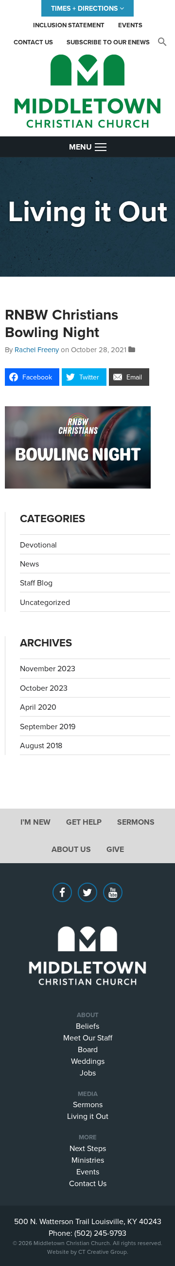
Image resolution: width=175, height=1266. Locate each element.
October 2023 (44, 687)
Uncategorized (45, 602)
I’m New (35, 822)
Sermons (136, 822)
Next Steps (88, 1148)
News (29, 563)
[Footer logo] (87, 941)
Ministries (87, 1159)
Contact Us (33, 42)
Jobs (88, 1072)
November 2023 (47, 668)
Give (115, 849)
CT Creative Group (102, 1251)
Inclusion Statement (69, 25)
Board (88, 1049)
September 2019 (47, 726)
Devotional (38, 544)
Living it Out (87, 1116)
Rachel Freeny (37, 349)
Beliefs (87, 1025)
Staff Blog (36, 582)
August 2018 (41, 745)
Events (130, 25)
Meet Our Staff (87, 1037)
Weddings (88, 1061)
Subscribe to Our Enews (108, 42)
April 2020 (38, 706)
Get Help (84, 822)
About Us (71, 849)
